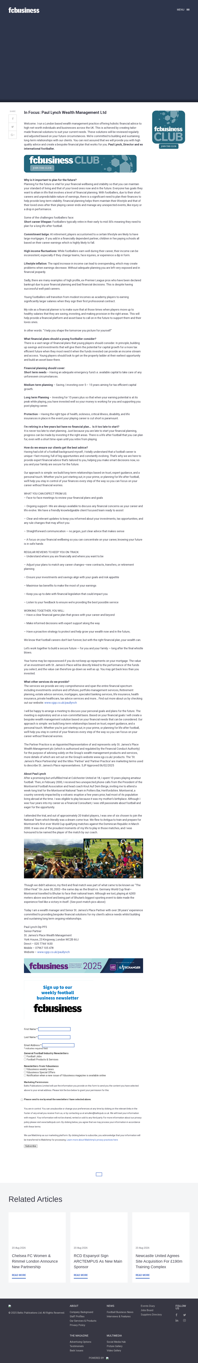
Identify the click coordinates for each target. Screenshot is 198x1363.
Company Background (81, 1312)
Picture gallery (115, 1346)
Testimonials (77, 1346)
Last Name (30, 1037)
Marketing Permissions (36, 1082)
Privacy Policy (77, 1325)
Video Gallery (114, 1350)
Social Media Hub (116, 1342)
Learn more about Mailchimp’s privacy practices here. (92, 1140)
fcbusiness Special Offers (41, 1072)
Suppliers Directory (151, 1314)
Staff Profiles (77, 1316)
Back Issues (76, 1350)
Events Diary (148, 1306)
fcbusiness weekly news (40, 1069)
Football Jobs (34, 1056)
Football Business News (120, 1312)
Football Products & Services (42, 1059)
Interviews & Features (119, 1316)
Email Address (32, 1045)
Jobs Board (147, 1310)
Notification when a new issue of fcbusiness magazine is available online (66, 1075)
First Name (31, 1029)
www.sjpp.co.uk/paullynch (60, 702)
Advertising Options (80, 1342)
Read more (19, 1275)
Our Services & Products (83, 1321)
